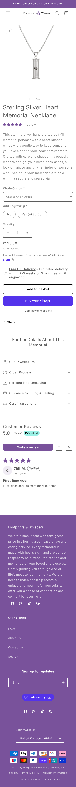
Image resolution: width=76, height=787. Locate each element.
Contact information (55, 772)
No (9, 214)
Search (13, 656)
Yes (32, 214)
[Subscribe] (63, 682)
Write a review (28, 447)
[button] (8, 13)
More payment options (38, 310)
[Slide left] (29, 98)
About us (14, 638)
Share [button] (11, 322)
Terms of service (30, 779)
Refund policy (52, 779)
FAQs (11, 628)
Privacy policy (30, 772)
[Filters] (59, 447)
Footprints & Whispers (36, 767)
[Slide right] (47, 98)
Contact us (16, 647)
